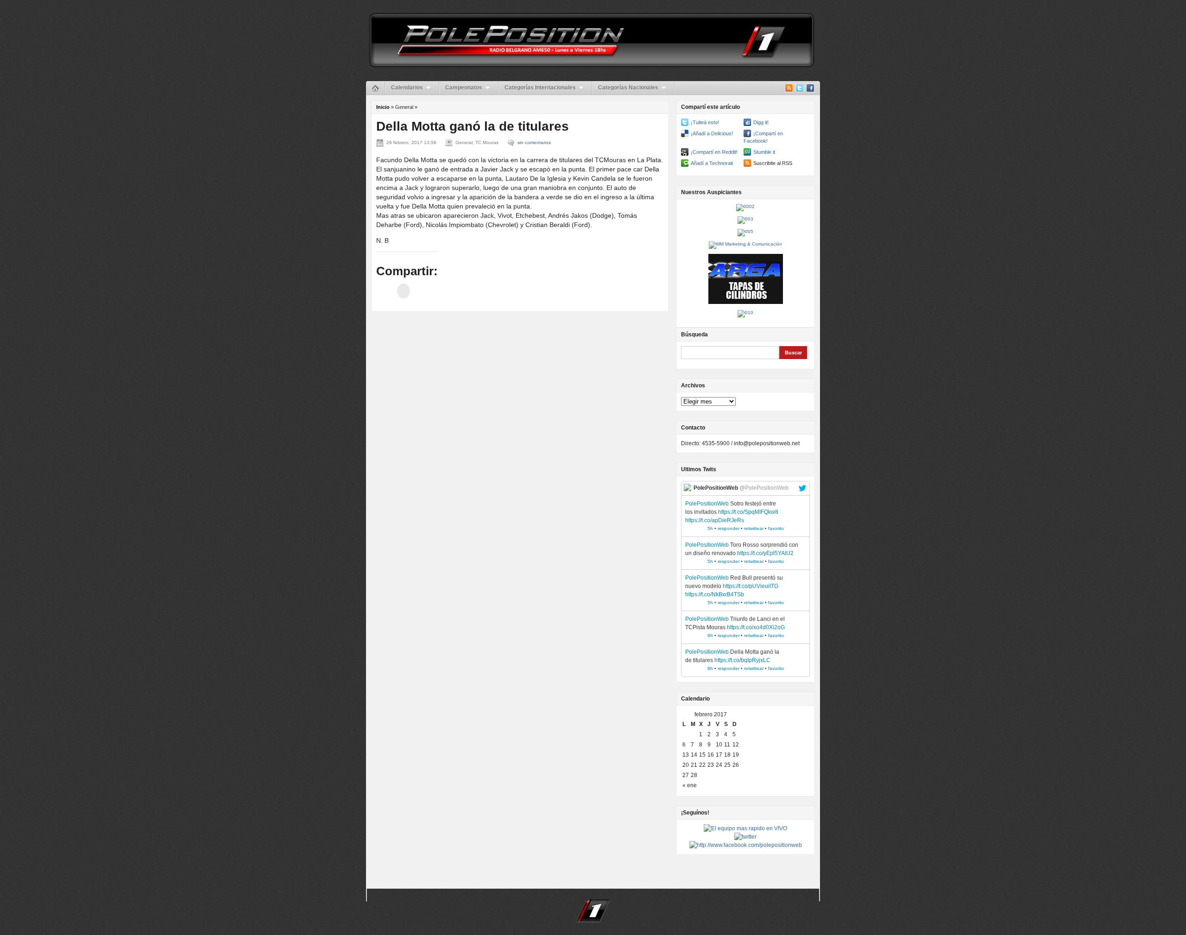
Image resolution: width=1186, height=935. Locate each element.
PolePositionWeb (707, 503)
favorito (776, 528)
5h (710, 528)
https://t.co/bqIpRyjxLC (742, 660)
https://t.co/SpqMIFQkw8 (748, 512)
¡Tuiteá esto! (705, 122)
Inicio (383, 107)
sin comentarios (534, 142)
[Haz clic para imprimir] (403, 291)
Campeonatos (463, 87)
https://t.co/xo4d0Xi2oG (756, 627)
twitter (802, 488)
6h (710, 635)
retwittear (753, 528)
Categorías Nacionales (628, 87)
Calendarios (407, 87)
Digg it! (761, 122)
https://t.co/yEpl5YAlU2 (765, 553)
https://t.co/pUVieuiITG (750, 586)
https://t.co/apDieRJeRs (714, 520)
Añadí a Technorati (712, 163)
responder (728, 528)
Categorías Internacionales (540, 87)
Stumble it (764, 152)
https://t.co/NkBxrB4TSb (714, 594)
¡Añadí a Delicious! (712, 133)
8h (710, 668)
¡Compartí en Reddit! (714, 152)
